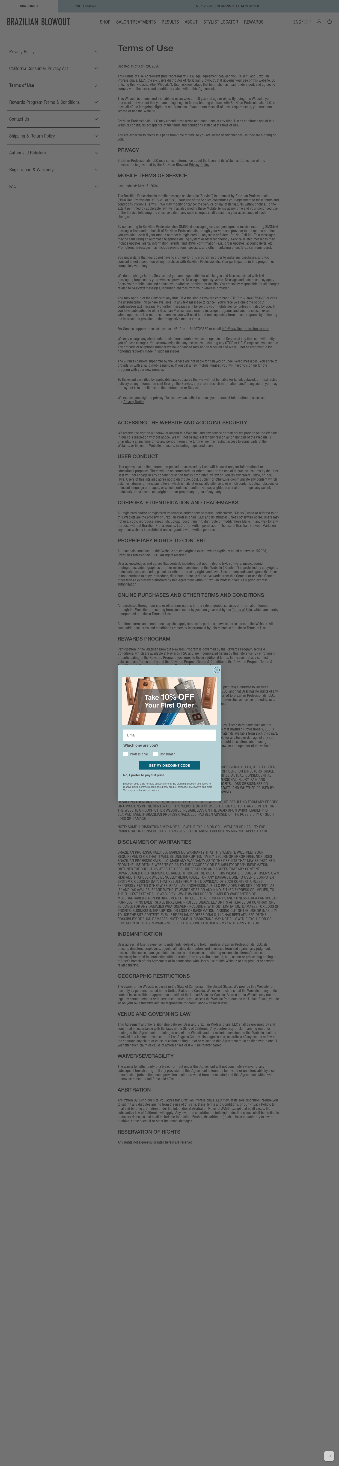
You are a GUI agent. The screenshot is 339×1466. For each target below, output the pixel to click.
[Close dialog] (217, 670)
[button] (169, 765)
